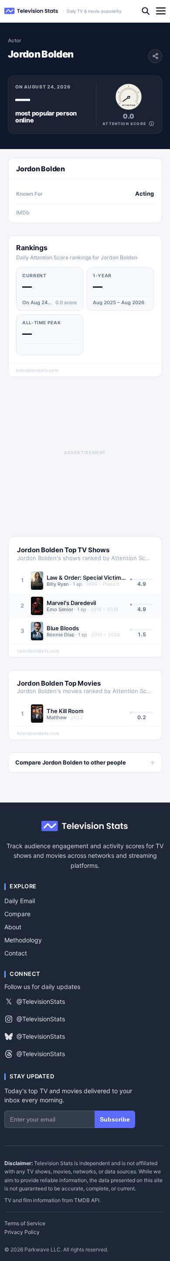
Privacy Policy (22, 1232)
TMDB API (86, 1200)
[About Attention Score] (151, 123)
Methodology (23, 940)
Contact (15, 953)
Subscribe (115, 1119)
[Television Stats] (31, 11)
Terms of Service (24, 1223)
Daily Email (19, 900)
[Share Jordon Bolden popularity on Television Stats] (155, 56)
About (12, 927)
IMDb (23, 212)
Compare (17, 914)
